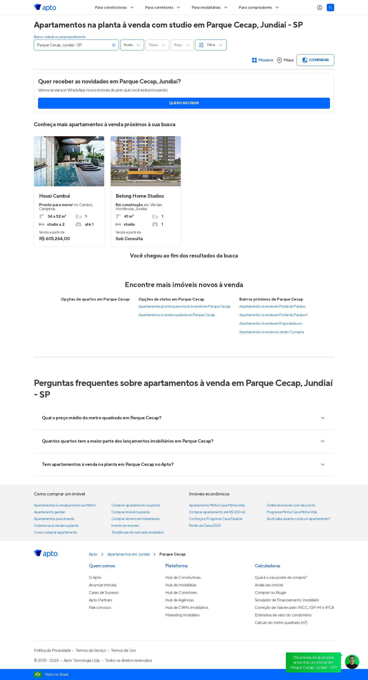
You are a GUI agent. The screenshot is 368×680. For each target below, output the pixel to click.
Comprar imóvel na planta (130, 526)
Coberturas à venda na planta (56, 540)
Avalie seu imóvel (269, 599)
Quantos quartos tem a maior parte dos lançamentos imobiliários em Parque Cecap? (127, 456)
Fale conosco (100, 622)
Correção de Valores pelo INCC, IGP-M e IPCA (294, 622)
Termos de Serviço (90, 664)
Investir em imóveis (125, 540)
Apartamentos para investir (54, 533)
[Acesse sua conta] (320, 22)
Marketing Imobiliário (182, 629)
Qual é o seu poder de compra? (281, 592)
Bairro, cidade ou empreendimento (60, 51)
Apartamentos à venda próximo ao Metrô (64, 520)
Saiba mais (87, 7)
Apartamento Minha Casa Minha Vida (217, 520)
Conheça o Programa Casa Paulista (215, 533)
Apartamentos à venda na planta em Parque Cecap (176, 329)
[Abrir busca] (330, 22)
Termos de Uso (123, 664)
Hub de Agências (179, 614)
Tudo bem (321, 7)
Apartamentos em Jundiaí (128, 568)
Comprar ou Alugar (270, 607)
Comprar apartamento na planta (135, 520)
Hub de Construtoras (183, 592)
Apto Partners (100, 614)
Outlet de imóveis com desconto (291, 520)
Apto (93, 568)
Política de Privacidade (52, 664)
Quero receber (184, 117)
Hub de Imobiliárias (181, 599)
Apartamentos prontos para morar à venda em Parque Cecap (184, 321)
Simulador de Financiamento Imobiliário (287, 614)
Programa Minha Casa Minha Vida (292, 526)
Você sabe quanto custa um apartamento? (298, 533)
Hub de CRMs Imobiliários (187, 622)
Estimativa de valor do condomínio (283, 629)
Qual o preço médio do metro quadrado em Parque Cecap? (101, 432)
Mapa (288, 74)
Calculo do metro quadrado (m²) (281, 637)
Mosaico (266, 74)
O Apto (95, 592)
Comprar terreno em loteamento (135, 533)
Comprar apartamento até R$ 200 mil (217, 526)
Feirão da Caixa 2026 (205, 540)
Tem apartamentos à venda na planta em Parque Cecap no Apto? (107, 479)
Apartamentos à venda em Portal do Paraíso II (273, 329)
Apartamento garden (49, 526)
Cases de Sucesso (104, 607)
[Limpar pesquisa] (114, 60)
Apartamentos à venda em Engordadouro (270, 338)
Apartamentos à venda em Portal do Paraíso (272, 321)
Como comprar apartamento (55, 547)
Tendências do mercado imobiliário (137, 547)
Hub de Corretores (181, 607)
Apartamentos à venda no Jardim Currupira (271, 346)
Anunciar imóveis (103, 599)
